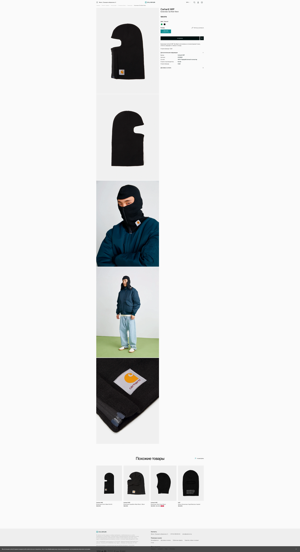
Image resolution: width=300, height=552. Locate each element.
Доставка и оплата (166, 540)
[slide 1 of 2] (109, 483)
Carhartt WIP (167, 9)
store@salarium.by (187, 534)
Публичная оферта (177, 540)
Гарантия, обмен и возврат (192, 540)
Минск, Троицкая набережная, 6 (107, 2)
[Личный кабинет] (198, 2)
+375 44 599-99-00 (175, 534)
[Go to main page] (150, 2)
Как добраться (155, 540)
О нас (152, 542)
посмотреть (200, 458)
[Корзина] (202, 2)
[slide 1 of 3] (191, 483)
